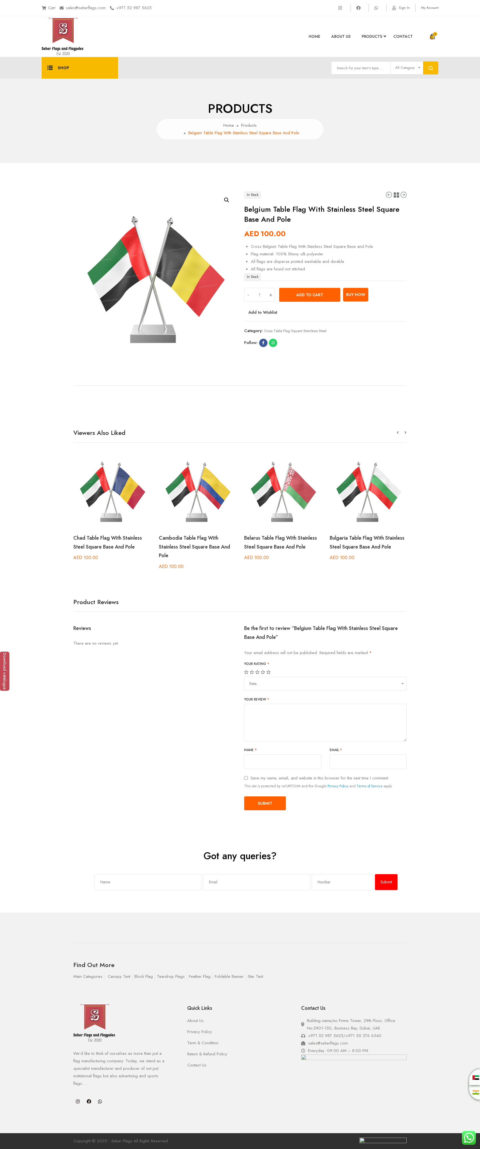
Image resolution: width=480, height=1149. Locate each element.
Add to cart (309, 295)
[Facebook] (88, 1101)
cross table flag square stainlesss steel (295, 330)
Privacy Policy (338, 786)
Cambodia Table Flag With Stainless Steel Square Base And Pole (194, 546)
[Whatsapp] (100, 1101)
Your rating (256, 664)
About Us (341, 36)
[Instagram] (77, 1101)
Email (336, 750)
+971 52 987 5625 (134, 8)
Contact (403, 36)
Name (250, 750)
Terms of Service (369, 786)
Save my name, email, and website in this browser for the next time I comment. (320, 778)
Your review (256, 699)
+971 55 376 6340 (363, 1036)
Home (314, 36)
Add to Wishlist (262, 312)
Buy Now (355, 294)
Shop (63, 68)
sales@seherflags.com (86, 8)
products (372, 36)
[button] (400, 433)
